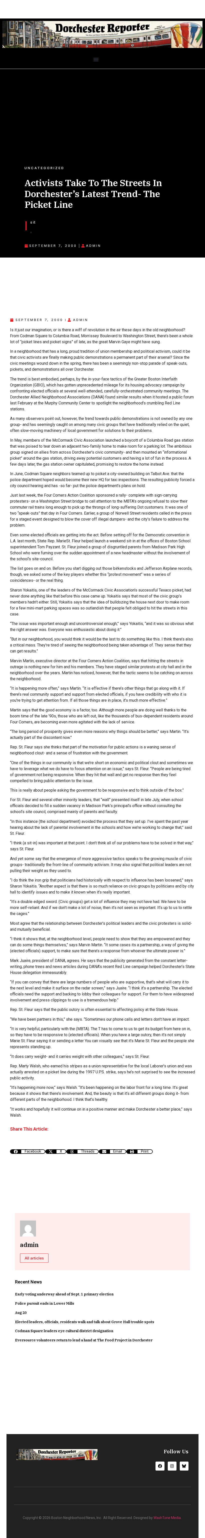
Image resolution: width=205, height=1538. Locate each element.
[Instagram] (172, 1466)
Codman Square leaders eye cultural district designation (64, 1331)
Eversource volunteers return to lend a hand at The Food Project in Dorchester (83, 1340)
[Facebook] (160, 1466)
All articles (34, 1258)
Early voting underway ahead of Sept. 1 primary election (64, 1294)
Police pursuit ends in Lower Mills (44, 1303)
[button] (96, 59)
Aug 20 (20, 1312)
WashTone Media (167, 1518)
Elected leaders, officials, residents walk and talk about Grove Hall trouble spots (84, 1322)
